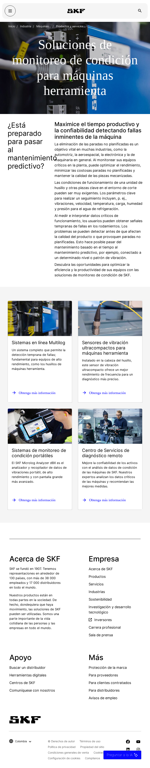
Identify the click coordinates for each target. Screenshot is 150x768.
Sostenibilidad (100, 599)
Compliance (92, 758)
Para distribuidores (104, 690)
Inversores (102, 620)
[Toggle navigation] (10, 11)
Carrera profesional (105, 627)
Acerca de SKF (101, 569)
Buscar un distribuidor (27, 667)
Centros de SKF (22, 683)
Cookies (99, 752)
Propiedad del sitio (92, 747)
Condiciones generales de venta (68, 752)
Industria (25, 26)
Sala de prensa (101, 635)
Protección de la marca (108, 667)
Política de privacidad (62, 747)
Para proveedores (103, 675)
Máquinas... (43, 26)
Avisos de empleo (103, 698)
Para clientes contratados (110, 683)
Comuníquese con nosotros (32, 690)
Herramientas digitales (27, 675)
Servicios (96, 584)
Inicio (11, 26)
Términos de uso (89, 741)
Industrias (97, 592)
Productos (97, 576)
